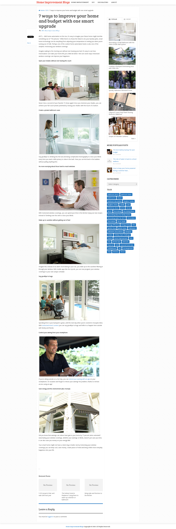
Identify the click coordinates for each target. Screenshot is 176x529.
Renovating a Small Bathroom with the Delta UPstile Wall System (121, 43)
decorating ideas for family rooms (119, 215)
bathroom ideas (126, 194)
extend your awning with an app (79, 379)
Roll (117, 245)
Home (42, 10)
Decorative (111, 221)
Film (133, 225)
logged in (50, 517)
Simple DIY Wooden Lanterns (118, 136)
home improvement (120, 238)
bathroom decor (113, 194)
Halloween (132, 228)
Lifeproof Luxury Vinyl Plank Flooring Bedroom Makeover (121, 113)
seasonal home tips (126, 245)
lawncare (126, 242)
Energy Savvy (125, 225)
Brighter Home (113, 205)
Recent (128, 19)
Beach (120, 198)
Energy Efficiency (113, 225)
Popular (114, 19)
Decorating (103, 2)
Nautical (110, 245)
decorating (117, 211)
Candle (122, 205)
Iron (109, 242)
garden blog (112, 228)
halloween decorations (115, 231)
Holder (110, 235)
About (114, 2)
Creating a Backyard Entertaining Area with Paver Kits (121, 67)
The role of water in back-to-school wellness (124, 160)
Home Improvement (80, 2)
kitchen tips (116, 242)
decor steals (121, 221)
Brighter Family (129, 201)
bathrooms (111, 198)
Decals (128, 208)
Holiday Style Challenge (122, 235)
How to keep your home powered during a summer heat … (124, 169)
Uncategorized (128, 248)
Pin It (29, 43)
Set (120, 248)
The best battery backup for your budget (124, 151)
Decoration (131, 218)
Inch (131, 238)
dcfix (122, 208)
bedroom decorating (114, 201)
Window (115, 252)
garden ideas (122, 228)
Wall (109, 252)
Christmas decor (113, 208)
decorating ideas (128, 211)
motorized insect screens (50, 325)
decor (110, 211)
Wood (123, 252)
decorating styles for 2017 (116, 218)
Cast (128, 205)
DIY (93, 2)
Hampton (128, 231)
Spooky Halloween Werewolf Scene (120, 90)
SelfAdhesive (112, 248)
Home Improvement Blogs (53, 2)
